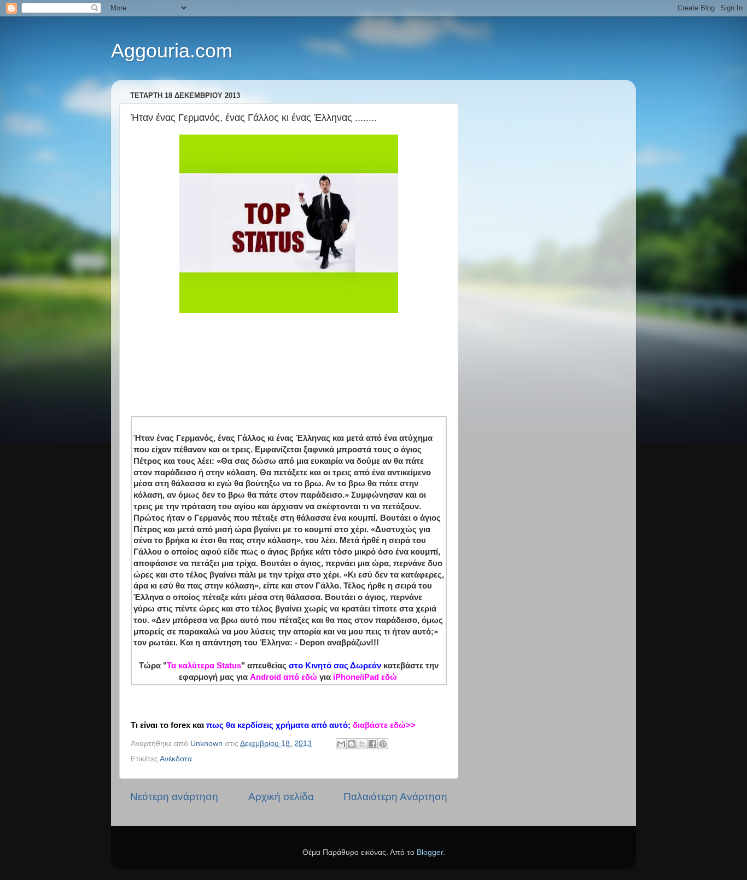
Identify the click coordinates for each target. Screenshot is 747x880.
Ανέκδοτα (176, 759)
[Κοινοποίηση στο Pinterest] (382, 743)
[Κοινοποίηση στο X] (362, 743)
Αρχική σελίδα (281, 796)
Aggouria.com (171, 50)
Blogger (430, 852)
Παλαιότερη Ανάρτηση (395, 796)
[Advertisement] (330, 352)
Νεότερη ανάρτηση (174, 796)
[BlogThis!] (351, 743)
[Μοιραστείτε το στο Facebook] (372, 743)
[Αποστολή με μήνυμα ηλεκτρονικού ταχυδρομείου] (341, 743)
